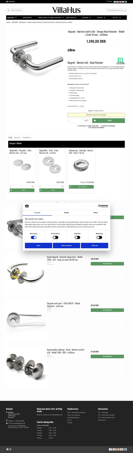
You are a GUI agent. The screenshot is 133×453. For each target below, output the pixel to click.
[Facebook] (7, 449)
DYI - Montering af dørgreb (106, 415)
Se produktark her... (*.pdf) (75, 106)
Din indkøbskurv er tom (115, 10)
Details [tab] (66, 212)
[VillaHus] (66, 10)
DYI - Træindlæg (103, 412)
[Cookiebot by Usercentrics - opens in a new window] (99, 206)
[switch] (55, 237)
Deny (38, 245)
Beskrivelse (17, 137)
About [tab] (96, 212)
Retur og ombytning (73, 415)
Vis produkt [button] (82, 187)
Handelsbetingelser (73, 417)
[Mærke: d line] (72, 51)
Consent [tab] (37, 212)
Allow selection (66, 245)
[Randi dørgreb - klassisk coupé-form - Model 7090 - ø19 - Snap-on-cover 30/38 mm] (25, 273)
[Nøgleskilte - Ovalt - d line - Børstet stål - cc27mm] (51, 167)
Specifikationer (27, 137)
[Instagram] (10, 449)
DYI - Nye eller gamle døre (106, 417)
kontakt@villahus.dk (19, 423)
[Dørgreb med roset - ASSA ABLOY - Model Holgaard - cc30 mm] (25, 320)
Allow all (94, 245)
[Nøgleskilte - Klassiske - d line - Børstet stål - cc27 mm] (22, 167)
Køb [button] (109, 120)
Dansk (110, 1)
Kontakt (69, 422)
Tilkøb (10, 137)
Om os (69, 420)
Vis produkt (107, 263)
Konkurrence (102, 420)
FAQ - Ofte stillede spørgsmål (76, 412)
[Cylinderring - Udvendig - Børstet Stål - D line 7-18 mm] (81, 167)
